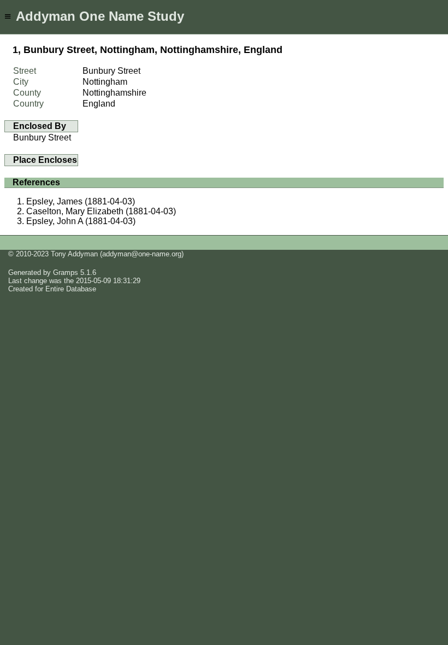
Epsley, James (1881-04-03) (80, 201)
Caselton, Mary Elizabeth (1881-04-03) (101, 211)
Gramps (65, 272)
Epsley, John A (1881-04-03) (80, 221)
